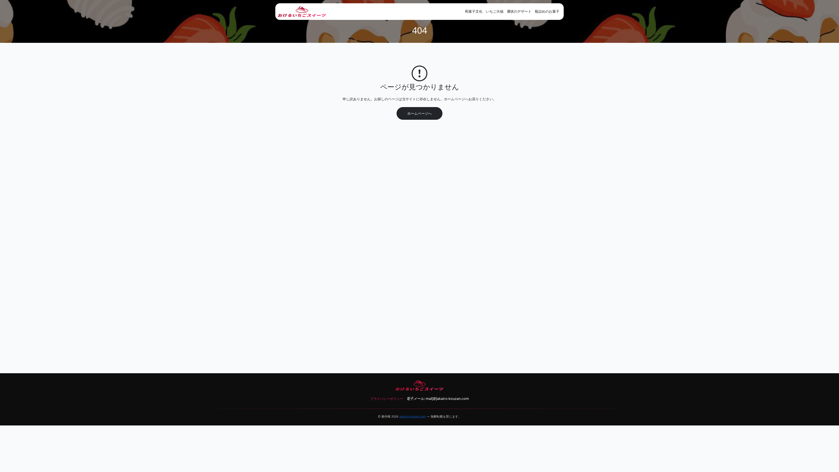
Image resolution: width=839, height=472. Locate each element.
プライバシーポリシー (386, 398)
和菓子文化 (473, 11)
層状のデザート (519, 11)
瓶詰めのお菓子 (547, 11)
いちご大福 (494, 11)
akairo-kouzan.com (412, 416)
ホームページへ (419, 113)
